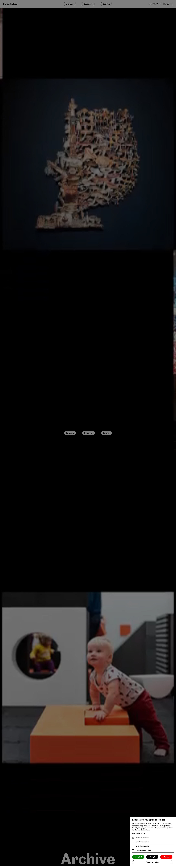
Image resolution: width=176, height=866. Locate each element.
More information (152, 862)
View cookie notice (138, 833)
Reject (166, 857)
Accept (152, 857)
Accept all (138, 857)
